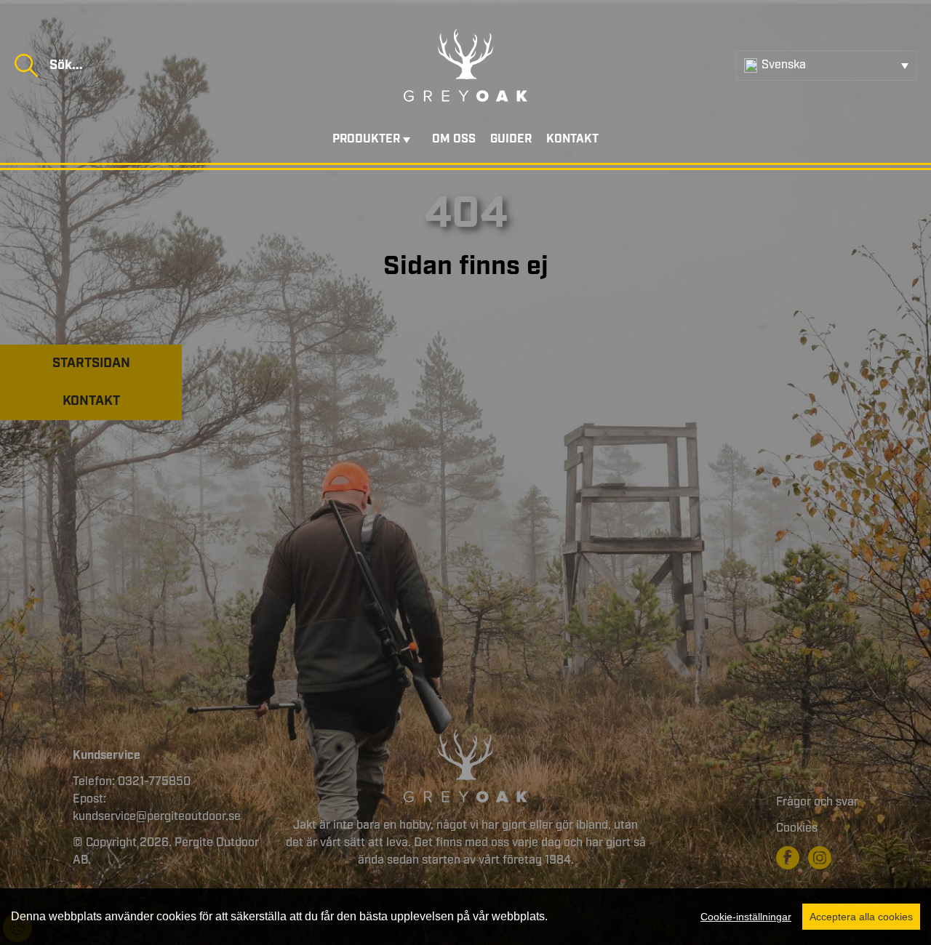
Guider (511, 139)
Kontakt (572, 139)
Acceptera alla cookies (861, 916)
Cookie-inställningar (745, 916)
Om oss (454, 139)
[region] (465, 916)
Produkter (366, 139)
